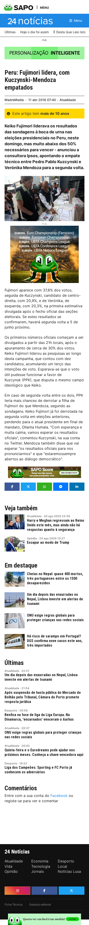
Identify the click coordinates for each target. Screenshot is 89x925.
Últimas (14, 663)
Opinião (32, 538)
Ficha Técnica (14, 904)
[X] (71, 891)
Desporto (11, 710)
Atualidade (68, 100)
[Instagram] (17, 891)
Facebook (59, 795)
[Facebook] (44, 891)
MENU (44, 7)
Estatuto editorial (40, 904)
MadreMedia (14, 100)
